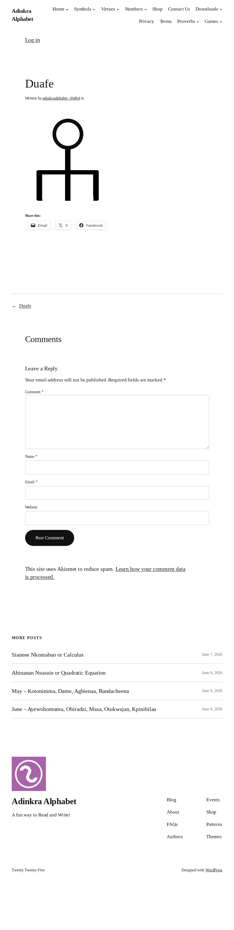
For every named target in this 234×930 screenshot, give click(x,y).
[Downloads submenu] (220, 9)
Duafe (25, 306)
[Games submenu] (220, 21)
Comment (34, 392)
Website (31, 507)
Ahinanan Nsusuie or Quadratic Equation (59, 672)
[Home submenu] (67, 9)
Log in (32, 40)
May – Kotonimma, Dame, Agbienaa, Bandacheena (70, 691)
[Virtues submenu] (117, 9)
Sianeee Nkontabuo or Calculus (48, 654)
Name (31, 456)
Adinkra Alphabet (44, 801)
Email (31, 482)
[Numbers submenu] (145, 9)
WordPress (213, 870)
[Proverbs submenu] (197, 21)
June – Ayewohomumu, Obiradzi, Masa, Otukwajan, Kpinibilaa (84, 709)
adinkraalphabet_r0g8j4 (61, 98)
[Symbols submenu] (93, 9)
